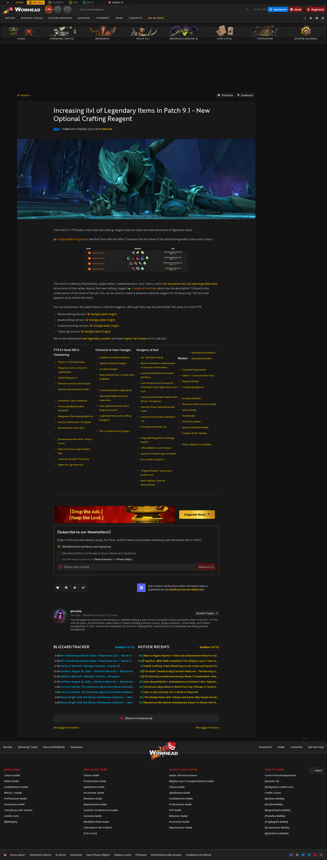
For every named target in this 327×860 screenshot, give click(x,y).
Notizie (10, 18)
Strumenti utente (40, 854)
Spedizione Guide (94, 787)
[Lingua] (322, 18)
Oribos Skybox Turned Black (196, 444)
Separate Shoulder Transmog (73, 458)
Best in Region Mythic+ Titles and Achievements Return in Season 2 (181, 655)
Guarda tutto (125, 647)
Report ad (306, 738)
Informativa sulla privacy (166, 854)
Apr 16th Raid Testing (152, 357)
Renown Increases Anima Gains (74, 383)
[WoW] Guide (12, 769)
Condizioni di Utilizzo (198, 854)
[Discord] (291, 854)
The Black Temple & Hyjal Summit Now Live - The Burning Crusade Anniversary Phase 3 (181, 671)
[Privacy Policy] (124, 559)
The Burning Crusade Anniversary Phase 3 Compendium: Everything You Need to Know (181, 676)
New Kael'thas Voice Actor (71, 427)
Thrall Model (188, 415)
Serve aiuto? (17, 854)
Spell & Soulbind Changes (113, 363)
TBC (75, 2)
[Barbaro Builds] (274, 798)
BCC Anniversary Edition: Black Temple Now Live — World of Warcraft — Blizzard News (97, 655)
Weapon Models (190, 381)
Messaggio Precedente (66, 727)
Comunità (135, 18)
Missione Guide (93, 798)
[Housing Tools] (27, 747)
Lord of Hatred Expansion (280, 775)
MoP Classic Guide (95, 769)
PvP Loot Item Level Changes (114, 431)
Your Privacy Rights (98, 854)
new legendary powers (96, 338)
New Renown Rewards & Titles (74, 389)
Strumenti (265, 747)
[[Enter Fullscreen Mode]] (304, 18)
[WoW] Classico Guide (183, 769)
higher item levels (135, 338)
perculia (107, 129)
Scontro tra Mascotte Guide (101, 810)
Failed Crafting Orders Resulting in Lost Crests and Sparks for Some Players (181, 666)
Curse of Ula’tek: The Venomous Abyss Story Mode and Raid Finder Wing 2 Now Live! (97, 692)
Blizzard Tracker (71, 646)
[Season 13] (272, 781)
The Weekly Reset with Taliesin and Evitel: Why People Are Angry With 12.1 (181, 697)
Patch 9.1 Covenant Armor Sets (198, 375)
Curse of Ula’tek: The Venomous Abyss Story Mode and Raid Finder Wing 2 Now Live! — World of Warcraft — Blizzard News (97, 686)
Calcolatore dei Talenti (18, 810)
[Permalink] (83, 587)
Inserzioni (76, 854)
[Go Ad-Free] (156, 18)
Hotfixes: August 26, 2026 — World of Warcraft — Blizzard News (97, 671)
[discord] (141, 587)
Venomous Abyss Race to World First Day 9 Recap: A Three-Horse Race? (181, 686)
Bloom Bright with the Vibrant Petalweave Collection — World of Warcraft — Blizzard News (97, 697)
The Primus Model (191, 421)
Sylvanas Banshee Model (195, 427)
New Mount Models (202, 358)
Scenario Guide (93, 816)
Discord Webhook (60, 18)
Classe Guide (12, 775)
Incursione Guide (14, 804)
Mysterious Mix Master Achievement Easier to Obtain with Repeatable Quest (181, 702)
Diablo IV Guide (274, 769)
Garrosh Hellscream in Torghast (74, 422)
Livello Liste (11, 816)
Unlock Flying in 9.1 (68, 377)
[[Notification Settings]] (310, 18)
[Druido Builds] (274, 804)
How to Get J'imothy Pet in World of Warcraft (171, 692)
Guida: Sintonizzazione (183, 775)
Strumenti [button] (103, 18)
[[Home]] (23, 9)
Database (84, 18)
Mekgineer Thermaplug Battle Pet (75, 416)
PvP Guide (175, 810)
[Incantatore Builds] (277, 827)
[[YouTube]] (315, 854)
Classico (58, 2)
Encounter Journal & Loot (153, 426)
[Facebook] (66, 587)
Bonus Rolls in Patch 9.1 (153, 459)
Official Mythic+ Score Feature (156, 447)
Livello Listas (273, 792)
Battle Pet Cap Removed (70, 464)
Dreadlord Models (191, 398)
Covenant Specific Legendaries (115, 390)
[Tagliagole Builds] (276, 821)
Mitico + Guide (13, 792)
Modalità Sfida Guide (96, 821)
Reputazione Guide (95, 804)
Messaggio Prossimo (207, 727)
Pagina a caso (122, 854)
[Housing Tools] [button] (32, 18)
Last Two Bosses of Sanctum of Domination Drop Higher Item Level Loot (159, 387)
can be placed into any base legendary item (190, 284)
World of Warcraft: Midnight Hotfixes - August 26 (90, 666)
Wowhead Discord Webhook (185, 589)
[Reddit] (75, 587)
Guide (119, 18)
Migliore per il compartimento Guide (191, 781)
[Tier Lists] (90, 833)
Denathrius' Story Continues (72, 400)
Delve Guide (11, 781)
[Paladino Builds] (275, 816)
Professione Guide (15, 798)
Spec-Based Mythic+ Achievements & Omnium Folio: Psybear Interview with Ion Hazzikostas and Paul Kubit (181, 681)
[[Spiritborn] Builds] (276, 833)
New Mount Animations (203, 352)
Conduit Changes (108, 369)
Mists (90, 2)
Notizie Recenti (153, 646)
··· (99, 2)
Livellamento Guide (16, 787)
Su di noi (61, 854)
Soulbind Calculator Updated (114, 357)
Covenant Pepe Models (194, 369)
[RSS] (321, 854)
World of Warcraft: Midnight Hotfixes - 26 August (90, 676)
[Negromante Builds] (277, 810)
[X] (297, 854)
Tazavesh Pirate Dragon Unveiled (158, 453)
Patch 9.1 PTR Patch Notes (71, 362)
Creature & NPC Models (194, 433)
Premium (141, 854)
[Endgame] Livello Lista (279, 787)
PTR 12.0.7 (67, 9)
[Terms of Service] (103, 559)
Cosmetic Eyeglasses (193, 387)
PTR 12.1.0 (57, 9)
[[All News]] (8, 3)
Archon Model (189, 409)
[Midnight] (10, 821)
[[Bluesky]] (57, 587)
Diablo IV (117, 2)
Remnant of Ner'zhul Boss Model (199, 404)
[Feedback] (316, 18)
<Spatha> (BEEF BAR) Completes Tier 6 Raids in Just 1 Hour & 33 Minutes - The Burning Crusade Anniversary (181, 660)
